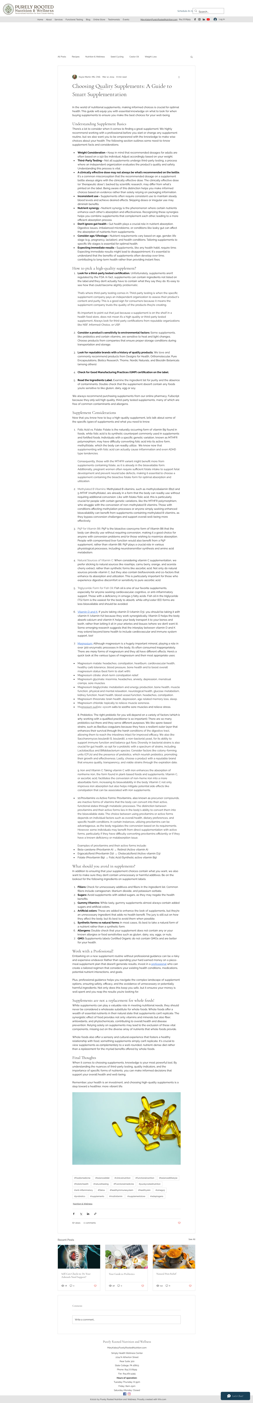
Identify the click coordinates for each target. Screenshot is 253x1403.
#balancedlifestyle (168, 1178)
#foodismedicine (82, 1178)
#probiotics (79, 1196)
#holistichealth (81, 1184)
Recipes (76, 56)
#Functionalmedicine (124, 1184)
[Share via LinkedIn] (88, 1213)
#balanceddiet (102, 1178)
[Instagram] (199, 19)
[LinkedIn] (203, 19)
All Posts (62, 56)
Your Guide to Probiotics (122, 1273)
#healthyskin (144, 1190)
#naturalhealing (101, 1184)
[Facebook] (195, 19)
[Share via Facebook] (73, 1213)
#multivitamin (115, 1196)
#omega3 (160, 1190)
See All (192, 1239)
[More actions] (179, 77)
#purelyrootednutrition (149, 1184)
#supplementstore (136, 1196)
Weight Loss (151, 56)
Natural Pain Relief (166, 1273)
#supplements (97, 1196)
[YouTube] (208, 19)
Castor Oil (134, 56)
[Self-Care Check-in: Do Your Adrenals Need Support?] (79, 1257)
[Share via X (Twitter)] (81, 1213)
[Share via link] (95, 1213)
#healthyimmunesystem (121, 1190)
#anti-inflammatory (83, 1190)
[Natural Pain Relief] (174, 1257)
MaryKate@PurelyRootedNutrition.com (127, 1347)
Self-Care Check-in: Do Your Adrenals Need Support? (75, 1275)
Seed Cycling (117, 56)
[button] (191, 57)
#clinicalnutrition (122, 1178)
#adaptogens (156, 1196)
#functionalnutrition (144, 1178)
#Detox (101, 1190)
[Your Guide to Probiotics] (126, 1257)
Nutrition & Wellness (95, 56)
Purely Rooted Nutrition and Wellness (127, 1342)
